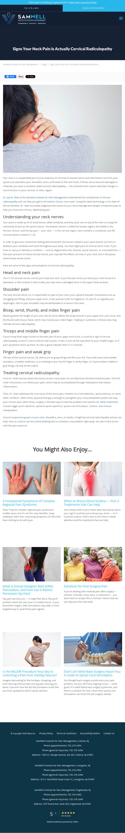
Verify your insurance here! (83, 2)
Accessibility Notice (90, 733)
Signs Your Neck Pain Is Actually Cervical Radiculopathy (74, 64)
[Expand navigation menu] (121, 18)
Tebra (75, 821)
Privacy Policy (46, 733)
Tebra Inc (31, 733)
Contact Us (109, 733)
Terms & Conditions (67, 733)
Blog (44, 64)
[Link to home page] (23, 18)
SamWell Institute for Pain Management (20, 64)
